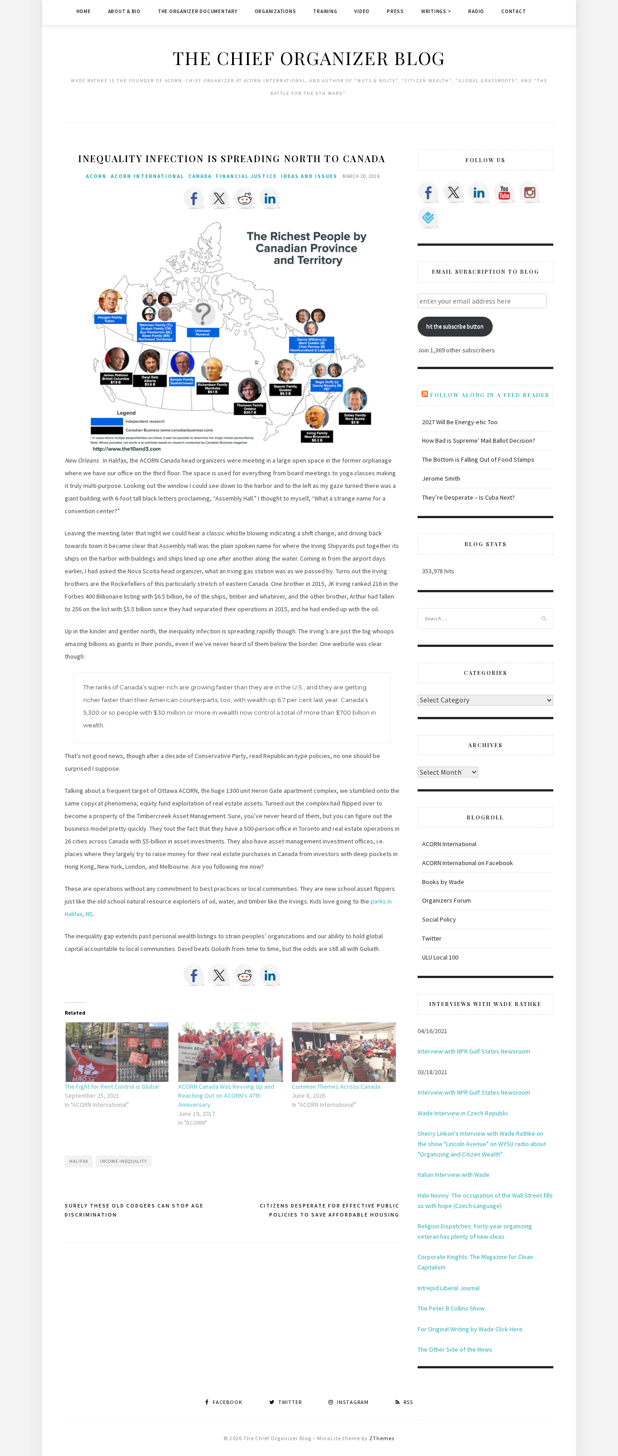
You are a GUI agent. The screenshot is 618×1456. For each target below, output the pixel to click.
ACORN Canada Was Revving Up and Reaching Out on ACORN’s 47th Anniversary (226, 1095)
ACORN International (147, 176)
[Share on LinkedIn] (270, 198)
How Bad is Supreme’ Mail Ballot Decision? (478, 440)
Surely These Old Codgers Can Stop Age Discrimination (134, 1210)
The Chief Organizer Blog (309, 58)
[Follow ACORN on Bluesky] (428, 218)
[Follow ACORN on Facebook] (428, 192)
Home (83, 11)
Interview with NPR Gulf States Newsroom (474, 1051)
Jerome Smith (441, 478)
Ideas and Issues (309, 176)
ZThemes (382, 1438)
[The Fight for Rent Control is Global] (117, 1052)
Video (362, 11)
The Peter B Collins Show (451, 1308)
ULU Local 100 (440, 957)
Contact (513, 11)
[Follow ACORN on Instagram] (530, 192)
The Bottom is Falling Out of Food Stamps (478, 459)
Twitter (432, 938)
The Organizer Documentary (198, 11)
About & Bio (124, 11)
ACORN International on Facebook (467, 863)
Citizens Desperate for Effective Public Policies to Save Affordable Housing (329, 1210)
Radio (476, 11)
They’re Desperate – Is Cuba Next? (468, 497)
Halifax (78, 1161)
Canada (200, 176)
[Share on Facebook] (194, 198)
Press (395, 11)
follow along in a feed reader (490, 394)
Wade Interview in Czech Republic (463, 1113)
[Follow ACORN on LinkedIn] (479, 192)
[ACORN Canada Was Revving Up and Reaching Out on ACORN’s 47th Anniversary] (230, 1052)
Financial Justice (246, 176)
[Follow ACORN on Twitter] (454, 192)
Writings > (436, 11)
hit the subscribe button (455, 326)
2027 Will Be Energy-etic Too (460, 422)
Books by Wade (443, 882)
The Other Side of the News (455, 1349)
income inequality (123, 1161)
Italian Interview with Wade (454, 1174)
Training (325, 11)
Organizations (275, 11)
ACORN (96, 176)
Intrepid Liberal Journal (449, 1288)
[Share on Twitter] (219, 198)
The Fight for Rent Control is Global (112, 1086)
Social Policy (439, 919)
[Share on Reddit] (245, 198)
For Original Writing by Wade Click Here (470, 1329)
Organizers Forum (446, 900)
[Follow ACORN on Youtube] (504, 192)
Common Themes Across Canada (336, 1086)
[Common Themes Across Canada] (344, 1052)
